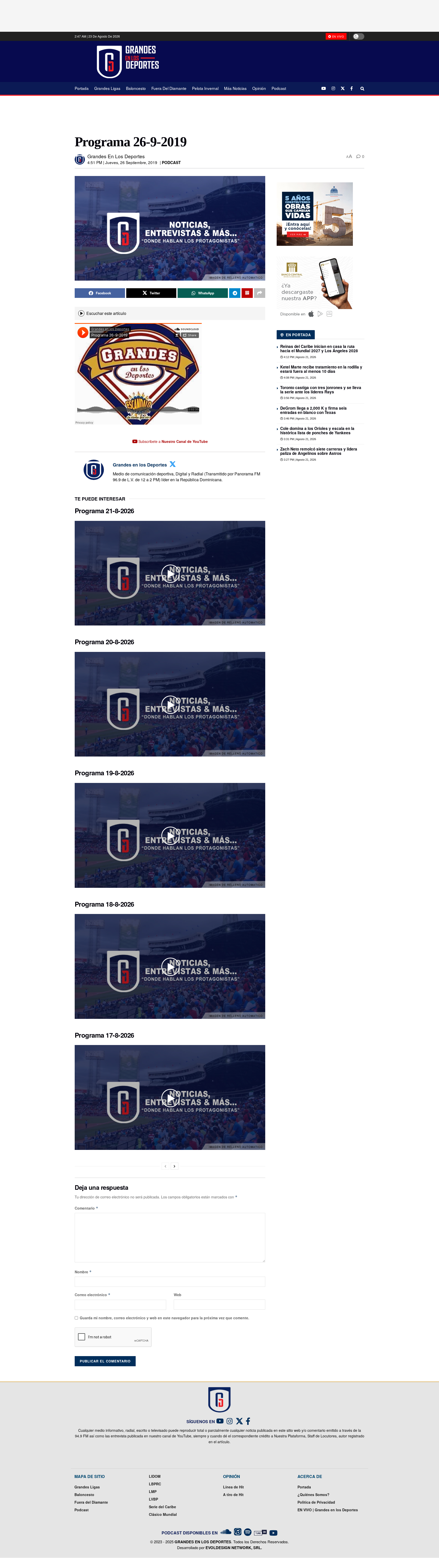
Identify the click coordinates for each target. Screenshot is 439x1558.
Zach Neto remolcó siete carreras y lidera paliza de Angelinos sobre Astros (318, 451)
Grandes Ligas (107, 88)
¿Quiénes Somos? (313, 1494)
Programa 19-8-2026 (104, 772)
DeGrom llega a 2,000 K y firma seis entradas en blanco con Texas (313, 410)
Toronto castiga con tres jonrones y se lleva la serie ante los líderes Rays (320, 390)
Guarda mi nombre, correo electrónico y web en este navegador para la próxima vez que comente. (164, 1317)
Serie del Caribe (162, 1506)
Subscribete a (172, 441)
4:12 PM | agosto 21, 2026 (299, 357)
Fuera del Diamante (168, 88)
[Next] (174, 1166)
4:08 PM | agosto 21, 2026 (299, 377)
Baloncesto (136, 88)
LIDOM (155, 1476)
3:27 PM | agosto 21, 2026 (299, 459)
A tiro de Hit (233, 1494)
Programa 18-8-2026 (104, 904)
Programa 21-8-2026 (104, 510)
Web (177, 1294)
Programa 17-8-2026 (104, 1035)
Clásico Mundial (163, 1514)
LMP (152, 1491)
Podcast (279, 88)
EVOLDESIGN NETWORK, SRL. (234, 1547)
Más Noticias (235, 88)
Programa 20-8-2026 (104, 641)
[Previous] (165, 1166)
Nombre (83, 1271)
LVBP (153, 1499)
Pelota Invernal (205, 88)
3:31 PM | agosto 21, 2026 (299, 439)
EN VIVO (337, 36)
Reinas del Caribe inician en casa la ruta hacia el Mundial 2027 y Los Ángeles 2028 (319, 349)
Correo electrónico (93, 1294)
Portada (82, 88)
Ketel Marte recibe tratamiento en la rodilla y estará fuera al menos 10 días (321, 369)
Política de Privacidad (316, 1502)
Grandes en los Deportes (116, 156)
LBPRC (155, 1483)
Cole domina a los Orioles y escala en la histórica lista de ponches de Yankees (317, 431)
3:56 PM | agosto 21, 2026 (299, 397)
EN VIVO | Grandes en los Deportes (327, 1509)
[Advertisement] (265, 61)
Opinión (259, 88)
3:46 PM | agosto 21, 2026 (299, 418)
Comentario (86, 1208)
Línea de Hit (233, 1486)
